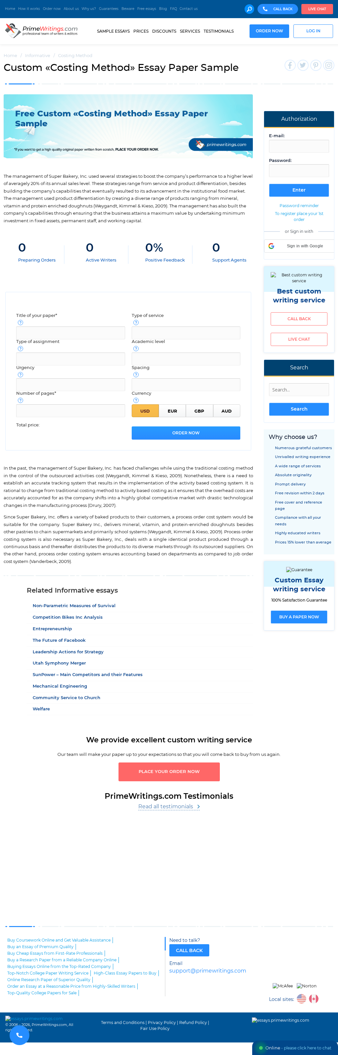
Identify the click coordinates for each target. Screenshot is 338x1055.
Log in (313, 31)
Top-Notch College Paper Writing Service (47, 973)
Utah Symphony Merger (59, 663)
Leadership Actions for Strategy (68, 652)
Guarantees (108, 9)
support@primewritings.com (207, 971)
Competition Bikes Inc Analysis (68, 617)
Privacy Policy (162, 1023)
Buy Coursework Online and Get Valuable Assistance (59, 940)
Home (10, 9)
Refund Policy (193, 1023)
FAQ (173, 9)
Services (190, 31)
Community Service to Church (66, 698)
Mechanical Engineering (60, 686)
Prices (141, 31)
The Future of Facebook (59, 640)
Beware (127, 9)
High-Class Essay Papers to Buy (125, 973)
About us (71, 9)
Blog (163, 9)
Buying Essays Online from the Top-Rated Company (59, 967)
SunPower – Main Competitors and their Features (88, 675)
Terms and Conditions (123, 1023)
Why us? (89, 9)
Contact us (189, 9)
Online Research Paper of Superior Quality (48, 980)
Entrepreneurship (52, 629)
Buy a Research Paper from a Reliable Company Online (62, 960)
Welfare (41, 709)
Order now (52, 9)
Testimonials (219, 31)
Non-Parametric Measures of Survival (74, 606)
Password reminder (299, 206)
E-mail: (277, 136)
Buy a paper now (299, 617)
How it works (29, 9)
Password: (280, 161)
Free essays (146, 9)
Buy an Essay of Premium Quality (40, 947)
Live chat (317, 9)
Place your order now (169, 772)
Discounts (164, 31)
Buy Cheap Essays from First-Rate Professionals (55, 953)
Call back (299, 319)
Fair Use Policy (155, 1029)
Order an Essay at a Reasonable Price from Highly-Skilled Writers (71, 986)
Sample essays (113, 31)
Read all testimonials (165, 806)
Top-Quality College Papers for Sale (42, 993)
